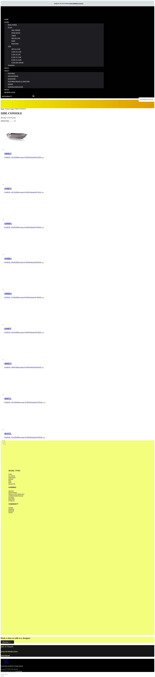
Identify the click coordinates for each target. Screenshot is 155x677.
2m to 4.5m (15, 49)
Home (6, 19)
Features (11, 73)
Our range (6, 96)
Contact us (11, 500)
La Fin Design (19, 671)
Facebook (11, 511)
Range (6, 22)
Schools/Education (15, 87)
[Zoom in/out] (1, 674)
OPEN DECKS (15, 33)
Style (10, 27)
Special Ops (11, 484)
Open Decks (12, 477)
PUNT (13, 41)
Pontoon (10, 479)
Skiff (9, 482)
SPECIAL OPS (15, 38)
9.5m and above (17, 62)
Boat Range (12, 24)
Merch (6, 89)
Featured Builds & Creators (19, 81)
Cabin (10, 474)
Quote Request (12, 492)
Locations (12, 78)
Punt (9, 480)
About (6, 70)
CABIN (13, 35)
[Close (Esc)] (7, 674)
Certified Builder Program (15, 495)
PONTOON (15, 43)
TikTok (10, 512)
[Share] (5, 674)
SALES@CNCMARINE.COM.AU (9, 651)
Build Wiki (11, 499)
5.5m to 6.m (15, 54)
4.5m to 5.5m (16, 51)
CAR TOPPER (15, 30)
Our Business (13, 76)
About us (11, 491)
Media (6, 68)
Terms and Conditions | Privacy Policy (12, 666)
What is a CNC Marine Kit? (16, 494)
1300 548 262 (5, 655)
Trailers (11, 65)
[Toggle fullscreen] (3, 674)
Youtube (10, 507)
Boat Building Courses (76, 3)
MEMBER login (9, 92)
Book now (6, 642)
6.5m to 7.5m (16, 57)
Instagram (11, 509)
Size (9, 46)
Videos (10, 84)
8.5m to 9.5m (16, 60)
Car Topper (11, 475)
